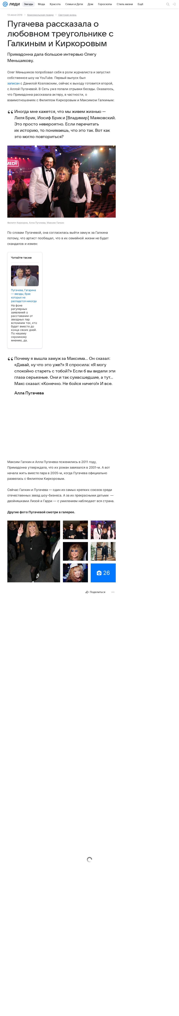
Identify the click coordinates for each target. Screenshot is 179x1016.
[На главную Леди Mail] (14, 4)
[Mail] (5, 4)
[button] (61, 182)
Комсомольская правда (40, 14)
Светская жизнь (67, 14)
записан (13, 83)
